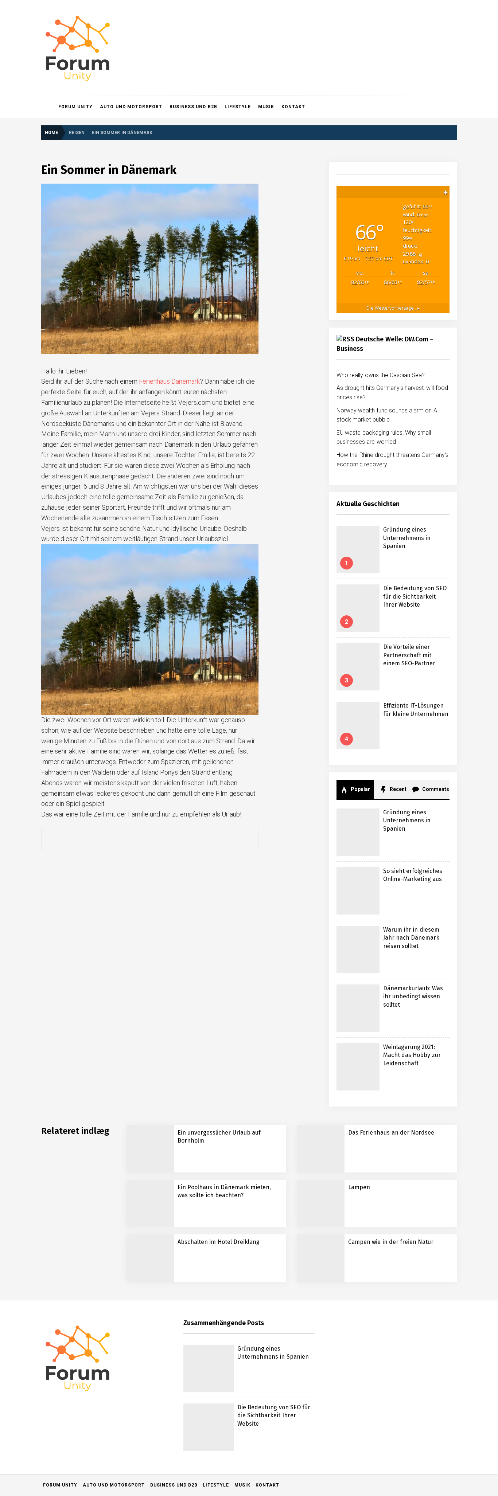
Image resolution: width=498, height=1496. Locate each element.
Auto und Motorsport (131, 106)
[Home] (48, 107)
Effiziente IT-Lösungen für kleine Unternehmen (132, 1273)
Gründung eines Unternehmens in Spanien (407, 537)
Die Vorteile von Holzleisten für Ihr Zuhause (130, 1332)
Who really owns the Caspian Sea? (380, 375)
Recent (397, 789)
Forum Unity (75, 106)
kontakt (293, 106)
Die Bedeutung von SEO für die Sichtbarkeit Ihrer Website (415, 596)
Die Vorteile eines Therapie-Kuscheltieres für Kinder (139, 1303)
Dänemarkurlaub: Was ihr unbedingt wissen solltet (413, 996)
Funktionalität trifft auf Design (112, 1419)
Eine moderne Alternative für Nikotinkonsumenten (135, 1448)
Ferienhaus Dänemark (169, 381)
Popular (360, 789)
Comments (435, 789)
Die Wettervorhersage (393, 308)
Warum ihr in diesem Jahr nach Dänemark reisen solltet (411, 937)
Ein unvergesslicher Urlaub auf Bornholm (126, 1361)
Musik (266, 106)
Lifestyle (238, 106)
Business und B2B (193, 106)
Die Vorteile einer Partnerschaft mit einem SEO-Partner (409, 655)
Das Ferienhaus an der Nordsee (391, 1132)
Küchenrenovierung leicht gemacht (119, 1390)
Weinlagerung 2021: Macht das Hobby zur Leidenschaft (412, 1055)
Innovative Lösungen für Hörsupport (120, 1478)
